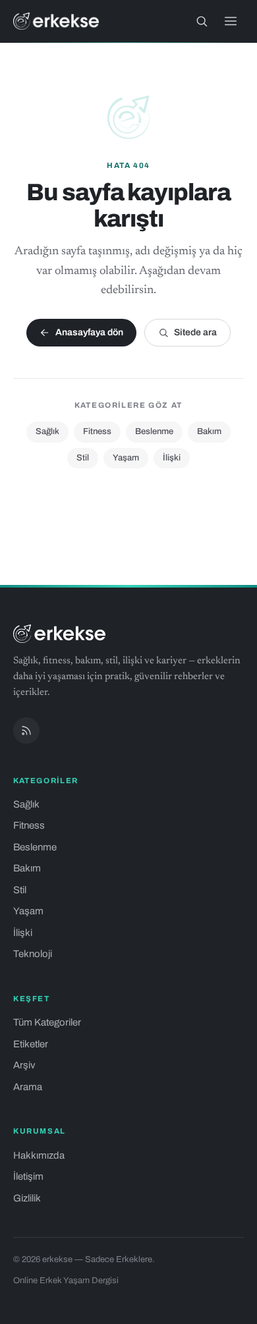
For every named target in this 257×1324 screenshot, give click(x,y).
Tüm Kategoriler (47, 1022)
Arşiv (24, 1065)
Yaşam (126, 457)
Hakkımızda (39, 1155)
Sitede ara (195, 332)
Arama (27, 1087)
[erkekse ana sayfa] (56, 21)
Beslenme (154, 431)
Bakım (209, 431)
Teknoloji (32, 954)
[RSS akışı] (26, 730)
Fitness (97, 431)
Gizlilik (27, 1198)
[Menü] (230, 21)
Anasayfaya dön (89, 332)
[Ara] (201, 21)
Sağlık (47, 431)
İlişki (172, 457)
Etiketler (30, 1044)
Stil (82, 457)
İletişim (28, 1176)
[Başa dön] (229, 1306)
